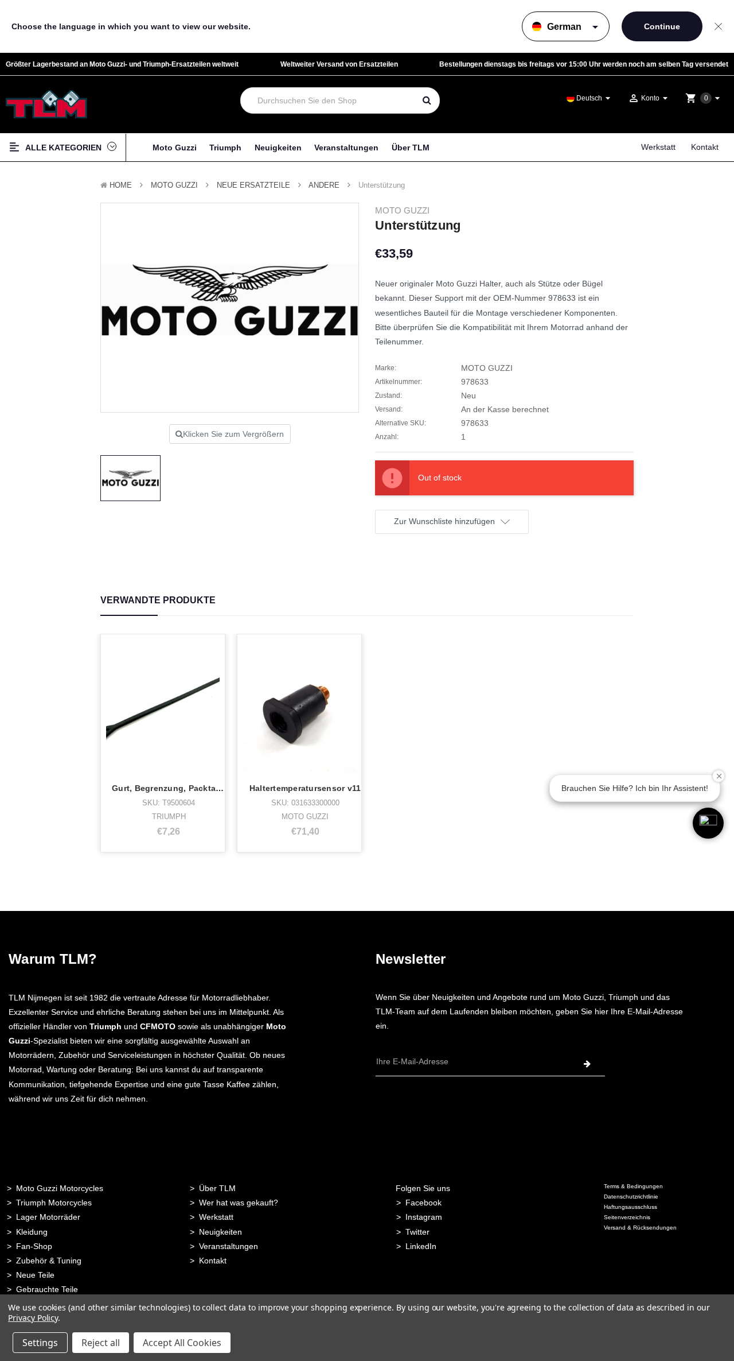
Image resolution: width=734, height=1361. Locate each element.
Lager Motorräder (48, 1217)
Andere (324, 185)
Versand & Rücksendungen (640, 1227)
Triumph (225, 147)
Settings (40, 1342)
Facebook (423, 1202)
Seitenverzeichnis (627, 1217)
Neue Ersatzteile (253, 185)
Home (121, 185)
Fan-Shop (34, 1246)
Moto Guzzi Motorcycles (59, 1188)
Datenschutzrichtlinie (631, 1196)
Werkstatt (658, 147)
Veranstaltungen (346, 147)
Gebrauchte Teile (47, 1289)
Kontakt (705, 147)
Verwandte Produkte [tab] (158, 600)
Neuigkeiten (278, 147)
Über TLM (411, 147)
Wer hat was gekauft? (238, 1202)
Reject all (100, 1342)
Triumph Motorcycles (54, 1202)
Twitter (417, 1231)
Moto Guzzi (175, 147)
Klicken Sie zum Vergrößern (233, 434)
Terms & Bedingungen (633, 1186)
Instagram (423, 1217)
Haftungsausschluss (630, 1207)
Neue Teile (35, 1274)
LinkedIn (420, 1246)
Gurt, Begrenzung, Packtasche (173, 788)
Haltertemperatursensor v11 (305, 788)
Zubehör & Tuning (48, 1260)
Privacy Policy (33, 1317)
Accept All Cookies (182, 1342)
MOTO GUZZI (174, 185)
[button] (708, 823)
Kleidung (32, 1231)
